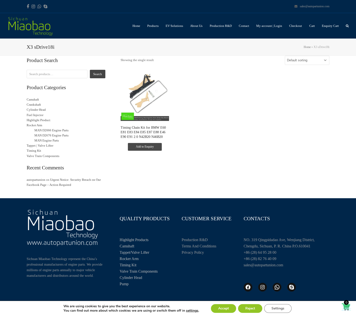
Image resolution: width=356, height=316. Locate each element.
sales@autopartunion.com (314, 6)
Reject (250, 308)
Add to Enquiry (145, 146)
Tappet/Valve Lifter (134, 252)
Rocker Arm (129, 259)
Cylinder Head (131, 278)
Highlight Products (134, 240)
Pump (124, 284)
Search (97, 74)
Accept (223, 308)
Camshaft (127, 246)
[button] (347, 26)
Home (307, 47)
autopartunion (36, 180)
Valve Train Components (139, 271)
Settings (277, 308)
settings (192, 310)
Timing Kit (128, 265)
